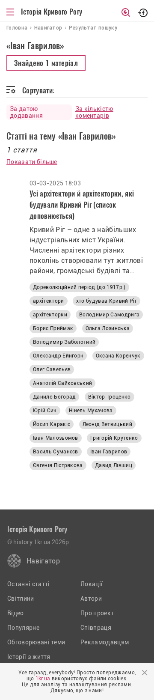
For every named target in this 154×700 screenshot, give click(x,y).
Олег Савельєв (52, 369)
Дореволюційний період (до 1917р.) (79, 287)
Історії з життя (28, 656)
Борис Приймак (53, 328)
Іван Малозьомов (55, 438)
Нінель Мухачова (91, 411)
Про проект (97, 613)
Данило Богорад (54, 397)
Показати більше (31, 161)
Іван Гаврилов (108, 452)
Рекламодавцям (104, 642)
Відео (15, 613)
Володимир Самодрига (109, 315)
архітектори (48, 301)
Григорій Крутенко (114, 438)
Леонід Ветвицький (107, 424)
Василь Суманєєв (55, 452)
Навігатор (43, 561)
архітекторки (50, 315)
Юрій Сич (45, 411)
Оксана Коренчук (118, 356)
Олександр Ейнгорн (58, 356)
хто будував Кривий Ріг (106, 301)
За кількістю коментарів (94, 112)
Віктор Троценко (109, 397)
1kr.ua (43, 679)
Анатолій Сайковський (62, 383)
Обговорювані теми (36, 642)
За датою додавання (26, 112)
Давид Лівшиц (113, 465)
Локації (91, 584)
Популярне (23, 627)
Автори (91, 598)
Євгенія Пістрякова (58, 465)
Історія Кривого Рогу (51, 11)
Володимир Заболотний (64, 342)
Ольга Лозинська (108, 328)
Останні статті (28, 584)
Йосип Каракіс (51, 424)
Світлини (20, 598)
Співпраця (95, 627)
